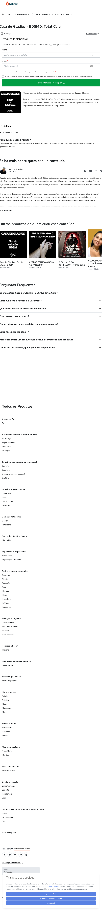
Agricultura (7, 751)
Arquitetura (7, 555)
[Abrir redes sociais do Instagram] (96, 171)
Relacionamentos (10, 766)
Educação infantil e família (14, 536)
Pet (3, 423)
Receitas (6, 505)
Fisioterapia (7, 794)
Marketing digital (9, 680)
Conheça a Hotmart (11, 862)
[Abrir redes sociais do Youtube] (90, 171)
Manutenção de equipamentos (16, 661)
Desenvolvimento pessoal (13, 474)
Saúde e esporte (10, 782)
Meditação (6, 446)
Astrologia (6, 438)
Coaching (6, 470)
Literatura (6, 599)
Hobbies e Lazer (10, 646)
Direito (5, 579)
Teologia (6, 450)
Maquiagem (7, 708)
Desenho (6, 731)
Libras (4, 595)
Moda (4, 712)
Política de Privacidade (85, 76)
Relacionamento (9, 770)
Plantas (5, 755)
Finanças (5, 630)
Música (5, 735)
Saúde (4, 798)
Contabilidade (8, 622)
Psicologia (6, 607)
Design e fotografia (11, 516)
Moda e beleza (9, 692)
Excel (4, 813)
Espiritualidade (8, 442)
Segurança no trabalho (11, 559)
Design (5, 520)
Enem (4, 587)
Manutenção (7, 665)
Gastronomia (7, 501)
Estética (5, 700)
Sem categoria (9, 832)
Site (4, 821)
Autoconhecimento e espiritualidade (19, 434)
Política (5, 603)
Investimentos (8, 634)
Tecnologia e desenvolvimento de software (23, 809)
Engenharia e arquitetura (14, 551)
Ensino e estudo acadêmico (15, 571)
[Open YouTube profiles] (21, 854)
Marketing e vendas (11, 676)
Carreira (5, 466)
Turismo (5, 650)
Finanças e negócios (11, 618)
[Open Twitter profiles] (10, 854)
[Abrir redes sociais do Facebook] (85, 171)
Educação (6, 583)
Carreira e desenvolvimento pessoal (19, 462)
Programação (7, 817)
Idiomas (5, 591)
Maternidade (7, 540)
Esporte (5, 790)
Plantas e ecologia (11, 747)
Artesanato (7, 727)
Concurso (6, 575)
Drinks (4, 497)
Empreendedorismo (10, 626)
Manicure (6, 704)
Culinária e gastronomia (13, 489)
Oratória (5, 478)
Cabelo (5, 696)
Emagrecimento (9, 786)
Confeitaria (6, 493)
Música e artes (9, 723)
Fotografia (6, 524)
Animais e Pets (9, 419)
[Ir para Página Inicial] (12, 3)
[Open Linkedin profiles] (15, 854)
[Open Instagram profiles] (26, 854)
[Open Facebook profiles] (4, 854)
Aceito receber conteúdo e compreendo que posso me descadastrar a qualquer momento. (30, 72)
